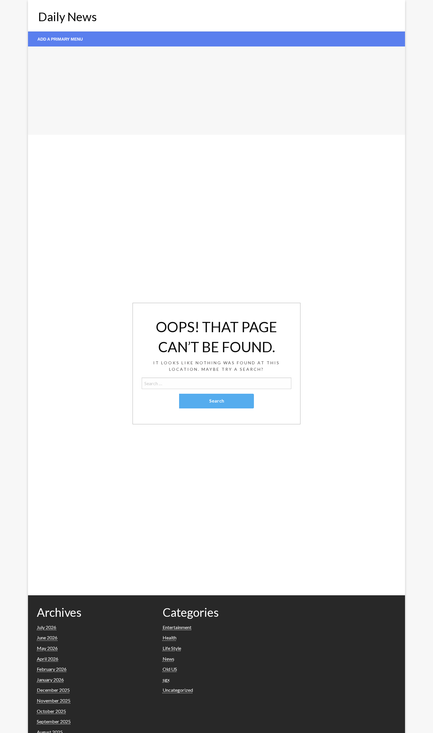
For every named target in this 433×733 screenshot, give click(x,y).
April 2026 (47, 658)
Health (169, 637)
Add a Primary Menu (60, 39)
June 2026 (47, 637)
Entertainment (177, 627)
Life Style (172, 648)
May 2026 (47, 648)
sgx (166, 679)
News (168, 658)
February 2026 (52, 669)
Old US (170, 669)
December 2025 (53, 690)
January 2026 (50, 679)
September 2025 (54, 721)
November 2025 (53, 700)
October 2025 (51, 711)
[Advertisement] (216, 90)
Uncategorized (178, 690)
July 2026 (46, 627)
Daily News (67, 17)
